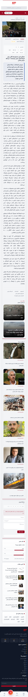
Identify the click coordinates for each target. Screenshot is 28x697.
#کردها (23, 621)
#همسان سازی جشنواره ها (19, 295)
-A (18, 47)
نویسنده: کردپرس (16, 39)
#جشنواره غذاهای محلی (19, 293)
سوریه (24, 662)
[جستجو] (2, 13)
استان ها (24, 671)
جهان (25, 664)
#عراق (19, 621)
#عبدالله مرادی (10, 291)
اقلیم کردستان (23, 658)
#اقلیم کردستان (6, 619)
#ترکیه (10, 617)
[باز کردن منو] (25, 12)
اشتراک (10, 50)
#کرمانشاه (16, 291)
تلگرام (17, 52)
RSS (25, 653)
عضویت (14, 686)
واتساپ (13, 52)
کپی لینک (21, 52)
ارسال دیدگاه (21, 531)
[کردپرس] (14, 3)
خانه (24, 18)
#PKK (18, 619)
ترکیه (25, 660)
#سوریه (6, 617)
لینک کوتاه (14, 50)
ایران (25, 669)
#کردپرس (22, 617)
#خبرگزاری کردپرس (16, 617)
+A (16, 47)
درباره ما (24, 649)
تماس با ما (24, 651)
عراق (25, 667)
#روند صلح (13, 619)
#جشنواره (22, 291)
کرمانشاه (20, 18)
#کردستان (22, 619)
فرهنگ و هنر (23, 673)
